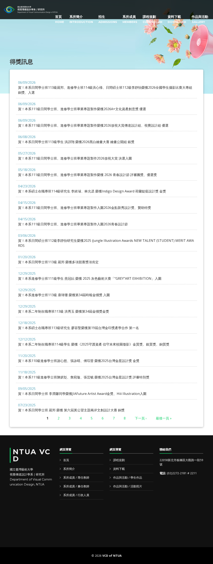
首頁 (59, 19)
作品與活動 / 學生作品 (127, 477)
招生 (107, 19)
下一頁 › (141, 418)
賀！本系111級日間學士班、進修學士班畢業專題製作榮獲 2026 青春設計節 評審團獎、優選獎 (87, 172)
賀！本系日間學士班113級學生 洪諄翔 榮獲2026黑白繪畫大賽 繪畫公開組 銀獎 (76, 139)
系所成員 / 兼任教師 (76, 486)
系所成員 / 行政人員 (76, 495)
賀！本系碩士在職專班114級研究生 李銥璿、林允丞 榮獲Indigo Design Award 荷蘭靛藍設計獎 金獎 (92, 188)
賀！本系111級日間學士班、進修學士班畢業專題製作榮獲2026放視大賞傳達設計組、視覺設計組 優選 (93, 123)
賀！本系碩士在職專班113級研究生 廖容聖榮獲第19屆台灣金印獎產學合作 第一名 (78, 325)
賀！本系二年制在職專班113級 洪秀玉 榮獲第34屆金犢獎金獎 (63, 309)
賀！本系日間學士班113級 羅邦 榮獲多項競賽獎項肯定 (58, 259)
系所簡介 (81, 19)
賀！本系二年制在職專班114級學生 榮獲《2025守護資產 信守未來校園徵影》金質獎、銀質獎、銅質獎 (93, 342)
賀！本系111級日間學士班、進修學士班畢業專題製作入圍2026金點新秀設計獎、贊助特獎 (84, 205)
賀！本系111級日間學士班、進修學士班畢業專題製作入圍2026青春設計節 (73, 221)
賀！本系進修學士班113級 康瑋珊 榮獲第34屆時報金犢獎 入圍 (64, 292)
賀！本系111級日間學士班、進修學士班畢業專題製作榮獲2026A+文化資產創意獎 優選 (82, 106)
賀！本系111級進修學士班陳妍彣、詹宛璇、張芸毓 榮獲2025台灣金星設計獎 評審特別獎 (83, 374)
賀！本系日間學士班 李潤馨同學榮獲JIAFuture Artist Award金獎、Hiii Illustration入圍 (82, 391)
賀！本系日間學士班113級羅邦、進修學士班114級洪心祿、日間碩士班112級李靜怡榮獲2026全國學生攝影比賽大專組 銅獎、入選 (105, 87)
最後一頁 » (164, 418)
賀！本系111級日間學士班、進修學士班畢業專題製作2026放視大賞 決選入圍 (75, 156)
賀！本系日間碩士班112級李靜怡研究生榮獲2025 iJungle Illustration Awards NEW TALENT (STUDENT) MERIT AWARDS (106, 240)
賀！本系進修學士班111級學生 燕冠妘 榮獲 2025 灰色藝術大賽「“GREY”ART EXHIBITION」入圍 (89, 276)
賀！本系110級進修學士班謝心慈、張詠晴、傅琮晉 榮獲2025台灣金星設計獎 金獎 (78, 358)
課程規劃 (152, 19)
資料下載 (177, 19)
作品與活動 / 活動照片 (127, 486)
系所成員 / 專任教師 (76, 477)
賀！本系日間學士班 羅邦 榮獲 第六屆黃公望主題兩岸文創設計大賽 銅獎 (71, 407)
